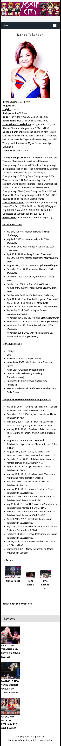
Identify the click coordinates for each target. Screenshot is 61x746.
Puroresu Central (43, 740)
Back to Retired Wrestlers (17, 603)
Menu (6, 25)
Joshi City (39, 736)
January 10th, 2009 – (31, 433)
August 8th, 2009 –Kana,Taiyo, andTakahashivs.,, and (32, 444)
